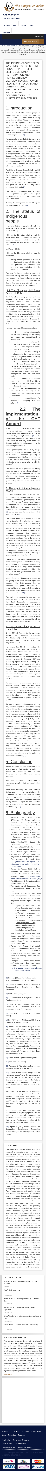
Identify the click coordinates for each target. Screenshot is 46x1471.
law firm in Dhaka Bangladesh (31, 1366)
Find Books (6, 1440)
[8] (7, 512)
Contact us (12, 1435)
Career (4, 1435)
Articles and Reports (25, 1447)
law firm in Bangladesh (26, 1348)
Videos (33, 1431)
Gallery (39, 1431)
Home (4, 46)
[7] (33, 436)
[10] (23, 593)
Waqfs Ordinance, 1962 (12, 1290)
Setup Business (20, 1444)
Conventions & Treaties (21, 1440)
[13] (19, 807)
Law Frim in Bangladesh (15, 1337)
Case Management (8, 1447)
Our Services (14, 1431)
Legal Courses (7, 1444)
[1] (24, 135)
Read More (8, 1374)
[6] (17, 403)
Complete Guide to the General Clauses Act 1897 (21, 1325)
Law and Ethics (12, 46)
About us (5, 1431)
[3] (27, 205)
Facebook (6, 25)
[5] (12, 324)
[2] (24, 187)
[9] (19, 514)
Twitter (15, 25)
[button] (37, 36)
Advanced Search (30, 42)
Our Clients (25, 1431)
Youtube (31, 25)
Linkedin (23, 25)
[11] (11, 666)
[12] (24, 755)
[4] (13, 245)
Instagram (6, 32)
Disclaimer (21, 1435)
